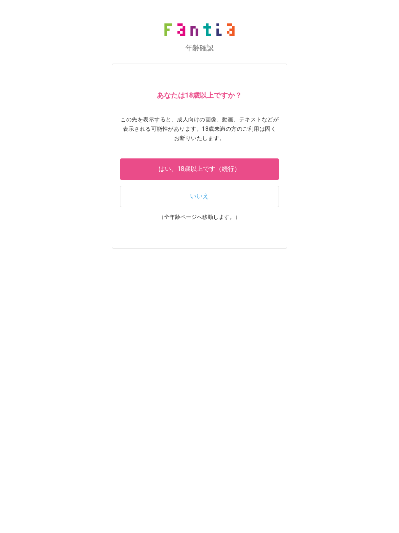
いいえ (199, 196)
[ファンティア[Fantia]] (199, 29)
